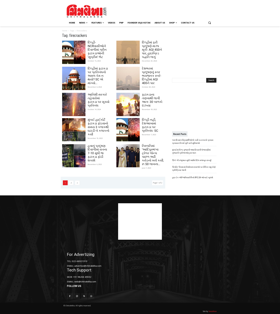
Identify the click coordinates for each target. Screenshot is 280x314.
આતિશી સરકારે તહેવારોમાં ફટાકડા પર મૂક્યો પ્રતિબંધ (98, 100)
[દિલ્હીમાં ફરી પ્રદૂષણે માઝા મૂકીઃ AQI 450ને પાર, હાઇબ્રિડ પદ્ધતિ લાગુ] (128, 52)
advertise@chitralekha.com (87, 265)
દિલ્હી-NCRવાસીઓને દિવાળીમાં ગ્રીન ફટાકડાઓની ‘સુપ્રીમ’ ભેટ (97, 50)
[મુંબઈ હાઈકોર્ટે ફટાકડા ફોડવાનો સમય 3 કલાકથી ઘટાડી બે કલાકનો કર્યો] (73, 129)
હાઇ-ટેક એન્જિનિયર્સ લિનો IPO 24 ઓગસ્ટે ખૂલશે (192, 177)
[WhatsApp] (91, 296)
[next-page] (77, 182)
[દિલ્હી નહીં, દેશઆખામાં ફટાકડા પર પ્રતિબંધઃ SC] (128, 129)
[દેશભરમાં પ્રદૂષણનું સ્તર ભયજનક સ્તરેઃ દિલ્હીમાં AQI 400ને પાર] (128, 78)
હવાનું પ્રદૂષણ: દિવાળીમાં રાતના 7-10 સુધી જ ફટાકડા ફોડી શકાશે (97, 153)
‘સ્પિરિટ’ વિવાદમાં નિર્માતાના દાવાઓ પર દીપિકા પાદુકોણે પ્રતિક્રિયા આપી (194, 168)
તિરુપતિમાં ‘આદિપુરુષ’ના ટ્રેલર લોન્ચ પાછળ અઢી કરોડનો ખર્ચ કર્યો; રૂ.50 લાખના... (153, 155)
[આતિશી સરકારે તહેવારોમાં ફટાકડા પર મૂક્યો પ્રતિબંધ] (73, 104)
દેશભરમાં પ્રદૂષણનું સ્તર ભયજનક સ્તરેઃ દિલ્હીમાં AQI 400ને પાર (151, 76)
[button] (209, 22)
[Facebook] (70, 296)
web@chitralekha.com (85, 281)
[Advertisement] (165, 10)
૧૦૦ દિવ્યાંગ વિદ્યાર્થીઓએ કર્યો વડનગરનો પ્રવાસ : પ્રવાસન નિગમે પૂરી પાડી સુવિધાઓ (193, 141)
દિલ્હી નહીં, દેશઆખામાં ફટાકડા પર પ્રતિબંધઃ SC (150, 125)
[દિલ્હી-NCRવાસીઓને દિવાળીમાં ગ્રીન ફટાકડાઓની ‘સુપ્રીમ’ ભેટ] (73, 52)
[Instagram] (77, 296)
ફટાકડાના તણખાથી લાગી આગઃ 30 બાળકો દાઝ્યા (152, 100)
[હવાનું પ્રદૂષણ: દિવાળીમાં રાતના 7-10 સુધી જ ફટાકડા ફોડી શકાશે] (73, 155)
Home (64, 30)
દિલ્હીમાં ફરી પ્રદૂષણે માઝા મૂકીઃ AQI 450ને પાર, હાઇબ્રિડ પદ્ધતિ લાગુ (152, 50)
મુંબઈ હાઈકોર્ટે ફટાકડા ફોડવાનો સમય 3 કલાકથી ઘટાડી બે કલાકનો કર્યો (98, 127)
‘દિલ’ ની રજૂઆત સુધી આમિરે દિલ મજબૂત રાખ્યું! (191, 160)
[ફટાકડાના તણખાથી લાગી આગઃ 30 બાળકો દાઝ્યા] (128, 104)
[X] (84, 296)
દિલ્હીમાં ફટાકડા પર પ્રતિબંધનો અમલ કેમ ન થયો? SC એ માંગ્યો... (98, 76)
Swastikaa (213, 311)
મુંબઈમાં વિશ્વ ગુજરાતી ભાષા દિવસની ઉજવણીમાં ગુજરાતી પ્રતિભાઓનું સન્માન (191, 151)
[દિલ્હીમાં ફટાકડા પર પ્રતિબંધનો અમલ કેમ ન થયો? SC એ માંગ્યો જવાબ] (73, 78)
